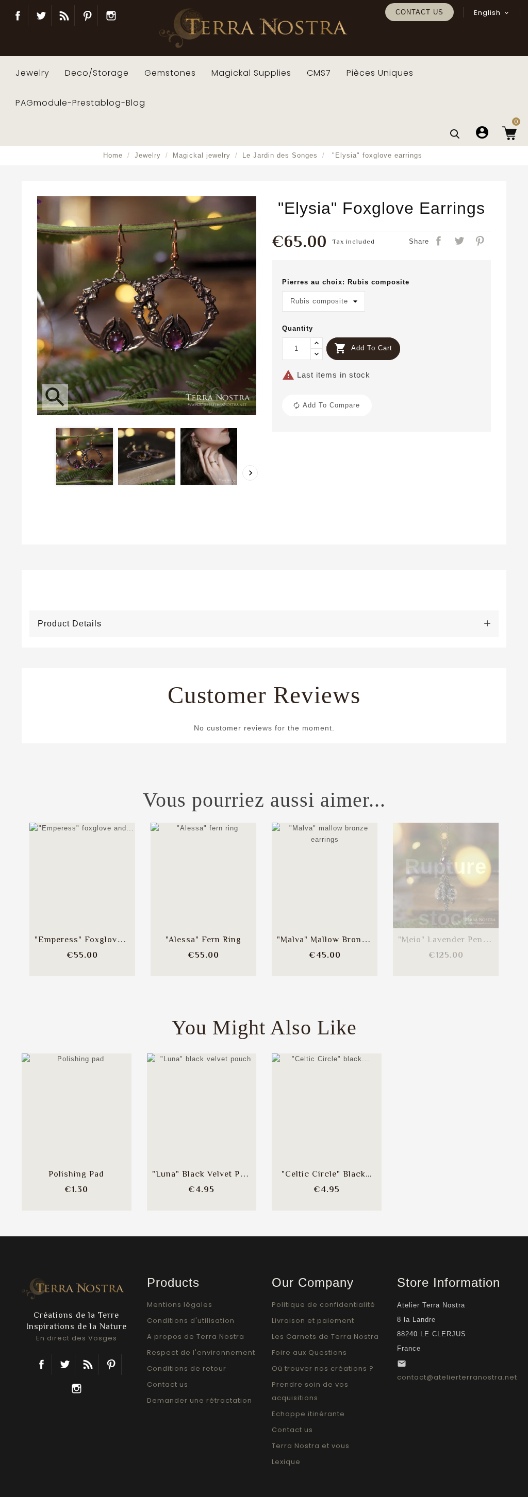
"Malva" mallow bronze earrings (343, 939)
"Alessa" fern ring (203, 939)
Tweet (460, 241)
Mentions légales (179, 1304)
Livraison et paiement (313, 1320)
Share (439, 241)
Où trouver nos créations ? (323, 1368)
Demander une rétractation (199, 1400)
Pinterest (87, 15)
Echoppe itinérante (308, 1414)
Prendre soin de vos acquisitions (310, 1391)
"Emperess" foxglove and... (90, 939)
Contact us (419, 12)
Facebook (18, 15)
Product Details (70, 623)
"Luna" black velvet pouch (206, 1174)
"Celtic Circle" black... (327, 1174)
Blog (64, 15)
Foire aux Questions (309, 1352)
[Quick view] (107, 897)
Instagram (111, 15)
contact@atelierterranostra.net (457, 1377)
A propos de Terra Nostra (195, 1336)
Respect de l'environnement (201, 1352)
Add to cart (363, 348)
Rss (88, 1364)
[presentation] (250, 473)
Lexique (286, 1462)
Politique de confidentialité (323, 1304)
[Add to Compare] (82, 866)
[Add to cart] (57, 866)
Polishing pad (76, 1174)
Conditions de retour (186, 1368)
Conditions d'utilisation (191, 1320)
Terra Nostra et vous (311, 1446)
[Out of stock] (420, 866)
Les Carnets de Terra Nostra (325, 1336)
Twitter (41, 15)
